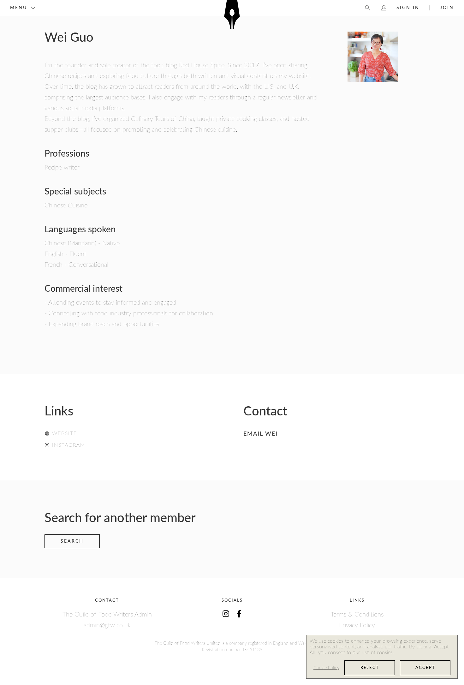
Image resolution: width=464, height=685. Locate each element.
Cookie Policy (326, 668)
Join (447, 8)
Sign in (407, 8)
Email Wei (260, 434)
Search (72, 541)
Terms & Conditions (357, 614)
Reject (369, 668)
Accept (425, 668)
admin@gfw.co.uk (107, 625)
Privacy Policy (357, 625)
